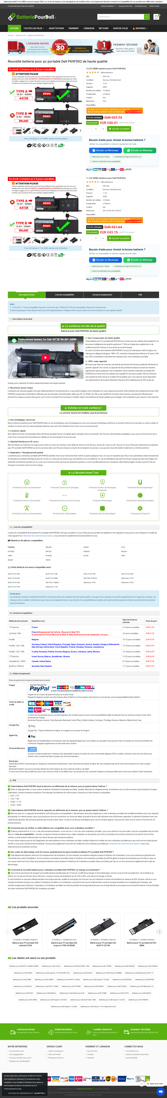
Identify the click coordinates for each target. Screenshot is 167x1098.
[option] (45, 98)
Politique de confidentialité (19, 1061)
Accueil (14, 28)
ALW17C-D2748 (127, 574)
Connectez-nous (132, 1051)
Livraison (89, 28)
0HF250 (48, 551)
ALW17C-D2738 (14, 578)
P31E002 (11, 551)
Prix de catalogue (94, 117)
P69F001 (87, 551)
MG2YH (124, 551)
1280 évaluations (106, 73)
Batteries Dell (21, 35)
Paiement (74, 28)
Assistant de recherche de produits (38, 536)
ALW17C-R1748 (13, 582)
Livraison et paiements (102, 295)
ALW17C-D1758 (51, 574)
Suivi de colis (120, 28)
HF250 (86, 556)
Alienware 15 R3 (90, 582)
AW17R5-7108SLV (52, 582)
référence (33, 831)
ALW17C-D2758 (89, 574)
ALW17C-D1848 (51, 578)
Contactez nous (141, 6)
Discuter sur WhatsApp (141, 150)
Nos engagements (16, 1054)
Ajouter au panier (121, 128)
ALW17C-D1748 (14, 587)
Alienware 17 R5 (52, 587)
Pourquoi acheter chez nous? (20, 1058)
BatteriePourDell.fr (85, 1089)
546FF (10, 556)
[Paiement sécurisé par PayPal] (126, 1079)
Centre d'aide (154, 6)
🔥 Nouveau (139, 28)
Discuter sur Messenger (107, 150)
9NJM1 (10, 560)
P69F (123, 556)
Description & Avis (27, 295)
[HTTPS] (143, 1079)
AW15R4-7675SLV (90, 578)
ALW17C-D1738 (14, 574)
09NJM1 (49, 547)
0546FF (86, 547)
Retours (103, 28)
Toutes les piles (32, 28)
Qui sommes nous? (17, 1051)
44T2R (48, 560)
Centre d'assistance (55, 1051)
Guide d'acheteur (107, 6)
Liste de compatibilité (64, 295)
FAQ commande (54, 1054)
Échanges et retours (55, 1058)
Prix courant (92, 123)
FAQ (140, 295)
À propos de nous (125, 6)
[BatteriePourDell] (32, 17)
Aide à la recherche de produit (137, 1054)
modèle (75, 831)
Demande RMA (131, 1058)
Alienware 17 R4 (127, 578)
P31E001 (49, 556)
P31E (123, 547)
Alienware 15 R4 (127, 582)
